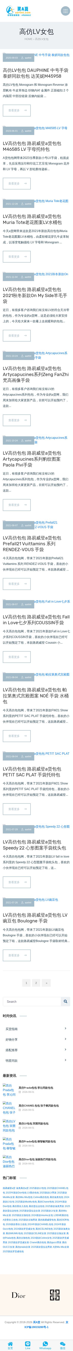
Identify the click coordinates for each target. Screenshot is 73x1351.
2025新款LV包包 (37, 1188)
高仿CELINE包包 (44, 1229)
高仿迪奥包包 (56, 1197)
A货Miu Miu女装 (61, 1247)
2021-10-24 (12, 356)
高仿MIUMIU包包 (14, 1233)
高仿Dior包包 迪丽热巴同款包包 (37, 1159)
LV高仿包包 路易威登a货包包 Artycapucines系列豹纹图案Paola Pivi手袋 (32, 458)
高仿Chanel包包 (46, 1201)
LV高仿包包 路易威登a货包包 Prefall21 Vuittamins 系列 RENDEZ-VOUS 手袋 (32, 543)
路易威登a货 (9, 1188)
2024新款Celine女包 (41, 1238)
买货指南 (12, 1029)
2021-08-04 (12, 677)
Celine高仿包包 (41, 1197)
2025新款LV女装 (49, 1210)
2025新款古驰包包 (21, 1215)
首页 (10, 1348)
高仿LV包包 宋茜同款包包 (33, 1123)
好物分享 (12, 1039)
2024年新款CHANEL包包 (40, 1224)
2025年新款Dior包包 (16, 1192)
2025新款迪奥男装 (54, 1206)
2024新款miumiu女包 (42, 1215)
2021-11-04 (12, 277)
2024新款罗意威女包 (24, 1229)
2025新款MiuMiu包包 (26, 1201)
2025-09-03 (12, 58)
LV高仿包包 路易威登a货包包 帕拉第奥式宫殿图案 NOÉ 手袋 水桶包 (36, 695)
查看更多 (14, 110)
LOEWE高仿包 (61, 1215)
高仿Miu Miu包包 (24, 1197)
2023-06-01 (12, 131)
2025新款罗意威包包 (13, 1251)
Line (27, 1348)
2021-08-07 (12, 525)
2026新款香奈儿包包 (16, 1224)
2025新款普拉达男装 (41, 1247)
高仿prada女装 (22, 1247)
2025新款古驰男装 (28, 1220)
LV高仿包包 (33, 1192)
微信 (62, 1348)
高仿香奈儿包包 (20, 1206)
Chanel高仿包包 (38, 1242)
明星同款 (12, 1060)
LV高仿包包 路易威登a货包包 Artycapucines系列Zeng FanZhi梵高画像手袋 (36, 374)
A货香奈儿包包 (10, 1220)
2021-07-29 (12, 829)
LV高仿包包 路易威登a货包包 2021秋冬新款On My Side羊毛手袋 (35, 295)
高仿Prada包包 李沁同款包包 (36, 1087)
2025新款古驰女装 (56, 1233)
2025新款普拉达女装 (29, 1210)
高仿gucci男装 (54, 1242)
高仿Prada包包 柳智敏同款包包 (37, 1141)
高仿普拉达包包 (37, 1206)
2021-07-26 (12, 902)
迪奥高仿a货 (22, 1188)
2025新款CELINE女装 (35, 1233)
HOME (28, 39)
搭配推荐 (12, 1050)
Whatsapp (45, 1348)
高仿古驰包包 (23, 1238)
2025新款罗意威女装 (18, 1242)
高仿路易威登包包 (47, 1220)
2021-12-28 (12, 204)
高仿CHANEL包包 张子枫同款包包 (39, 1105)
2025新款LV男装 (48, 1192)
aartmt (27, 58)
